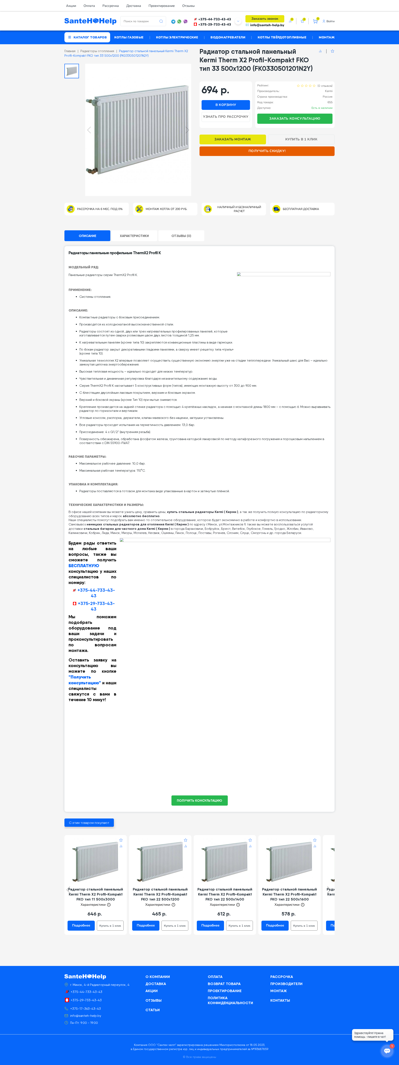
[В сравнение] (320, 51)
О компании (157, 976)
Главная (69, 51)
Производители (286, 983)
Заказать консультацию (294, 118)
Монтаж (327, 37)
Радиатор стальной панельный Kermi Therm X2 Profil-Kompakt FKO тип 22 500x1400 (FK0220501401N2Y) (224, 897)
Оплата (89, 6)
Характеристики (134, 236)
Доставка (133, 6)
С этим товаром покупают (89, 823)
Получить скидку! (267, 151)
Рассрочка (110, 6)
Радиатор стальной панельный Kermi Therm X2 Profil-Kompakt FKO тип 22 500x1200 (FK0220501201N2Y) (160, 897)
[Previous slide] (89, 130)
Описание (87, 236)
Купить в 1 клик (301, 139)
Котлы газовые (129, 37)
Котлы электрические (177, 37)
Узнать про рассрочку (226, 116)
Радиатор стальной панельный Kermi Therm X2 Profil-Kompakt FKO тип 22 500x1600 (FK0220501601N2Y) (289, 897)
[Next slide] (187, 130)
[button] (71, 71)
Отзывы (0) (181, 236)
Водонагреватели (228, 37)
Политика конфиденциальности (230, 1000)
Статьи (152, 1009)
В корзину (226, 105)
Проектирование (162, 6)
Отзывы (188, 6)
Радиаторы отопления (97, 51)
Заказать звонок (264, 18)
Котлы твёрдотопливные (282, 37)
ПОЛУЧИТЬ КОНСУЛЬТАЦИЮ (199, 800)
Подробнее (81, 925)
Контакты (280, 1000)
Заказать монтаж (232, 139)
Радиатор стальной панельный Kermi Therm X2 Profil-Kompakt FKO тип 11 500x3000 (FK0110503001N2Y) (95, 897)
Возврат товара (224, 983)
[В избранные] (330, 51)
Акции (71, 6)
